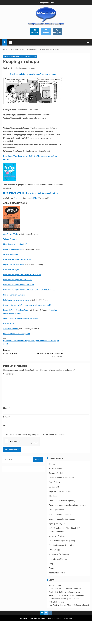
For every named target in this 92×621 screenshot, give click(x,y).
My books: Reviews (57, 536)
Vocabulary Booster (57, 573)
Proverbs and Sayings (58, 559)
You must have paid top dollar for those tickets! (49, 353)
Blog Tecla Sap (55, 585)
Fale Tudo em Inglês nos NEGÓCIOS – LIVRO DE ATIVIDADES (29, 290)
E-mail (6, 417)
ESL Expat (53, 496)
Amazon (17, 198)
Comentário (8, 374)
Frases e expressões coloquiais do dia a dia (20, 56)
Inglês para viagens (57, 523)
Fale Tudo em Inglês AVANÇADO (17, 259)
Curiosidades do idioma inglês (61, 478)
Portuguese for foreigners (60, 554)
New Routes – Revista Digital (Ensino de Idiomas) (69, 605)
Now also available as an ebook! (38, 305)
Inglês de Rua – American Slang (15, 310)
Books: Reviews (55, 468)
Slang (51, 564)
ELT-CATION (54, 487)
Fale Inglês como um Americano (16, 300)
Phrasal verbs (54, 550)
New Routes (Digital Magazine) (62, 541)
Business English (56, 473)
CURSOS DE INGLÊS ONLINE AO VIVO (65, 589)
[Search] (88, 42)
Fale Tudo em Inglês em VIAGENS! (17, 279)
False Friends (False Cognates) (62, 500)
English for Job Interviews (13, 264)
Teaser (51, 568)
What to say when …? (11, 254)
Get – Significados (56, 510)
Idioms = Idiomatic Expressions (62, 519)
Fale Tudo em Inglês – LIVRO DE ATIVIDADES (22, 274)
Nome (6, 408)
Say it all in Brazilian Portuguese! (16, 333)
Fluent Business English (12, 249)
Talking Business (10, 239)
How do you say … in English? (15, 244)
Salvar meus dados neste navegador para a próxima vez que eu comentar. (35, 434)
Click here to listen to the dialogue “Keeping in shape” (33, 74)
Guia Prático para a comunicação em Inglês (20, 318)
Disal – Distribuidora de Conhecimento (64, 592)
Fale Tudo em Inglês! (11, 269)
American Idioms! (10, 328)
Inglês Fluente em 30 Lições (14, 295)
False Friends (8, 323)
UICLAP (35, 198)
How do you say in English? (60, 514)
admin (7, 68)
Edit (4, 338)
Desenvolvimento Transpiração (59, 618)
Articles (52, 464)
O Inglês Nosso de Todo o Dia (61, 545)
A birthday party (10, 351)
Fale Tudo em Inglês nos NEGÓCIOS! (18, 284)
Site (4, 425)
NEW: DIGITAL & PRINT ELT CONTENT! (66, 595)
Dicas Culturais (55, 482)
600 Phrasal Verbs (10, 234)
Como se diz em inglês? (12, 305)
